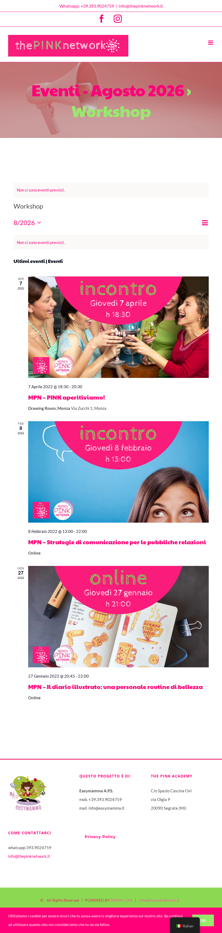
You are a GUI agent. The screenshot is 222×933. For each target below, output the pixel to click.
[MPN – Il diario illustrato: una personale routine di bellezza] (118, 616)
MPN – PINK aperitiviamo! (66, 397)
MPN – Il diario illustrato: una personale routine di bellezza (115, 687)
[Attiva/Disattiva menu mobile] (211, 42)
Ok (203, 920)
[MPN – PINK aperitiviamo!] (118, 327)
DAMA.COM (121, 900)
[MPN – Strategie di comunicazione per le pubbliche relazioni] (118, 472)
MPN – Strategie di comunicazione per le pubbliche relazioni (117, 542)
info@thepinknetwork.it (141, 5)
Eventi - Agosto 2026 (107, 89)
